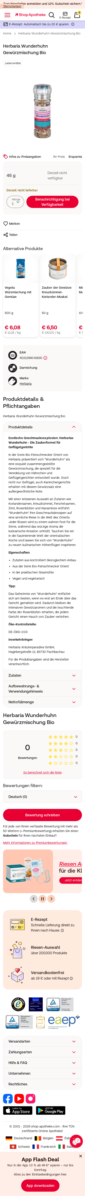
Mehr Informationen (43, 635)
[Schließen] (76, 540)
